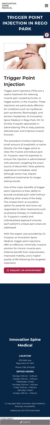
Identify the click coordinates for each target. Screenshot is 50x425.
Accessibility (29, 406)
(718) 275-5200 (28, 367)
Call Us (26, 422)
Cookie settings (7, 419)
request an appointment (25, 270)
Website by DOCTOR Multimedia (25, 410)
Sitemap (18, 406)
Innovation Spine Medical (7, 5)
